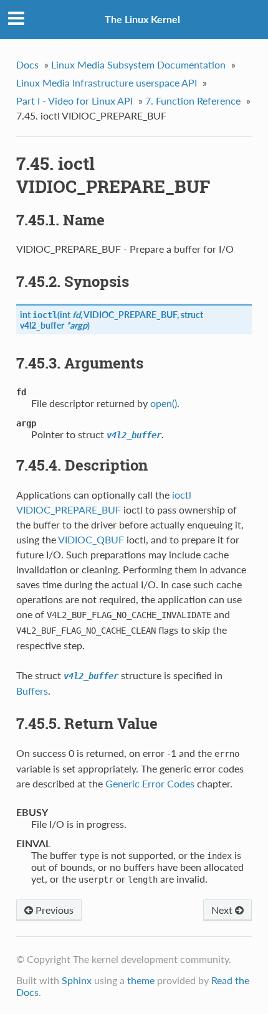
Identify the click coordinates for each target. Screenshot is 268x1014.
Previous (53, 910)
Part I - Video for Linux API (74, 100)
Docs (27, 64)
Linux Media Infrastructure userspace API (106, 82)
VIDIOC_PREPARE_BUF (130, 314)
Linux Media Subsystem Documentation (138, 64)
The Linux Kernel (142, 19)
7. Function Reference (193, 100)
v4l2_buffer (42, 325)
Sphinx (77, 980)
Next (223, 910)
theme (141, 980)
